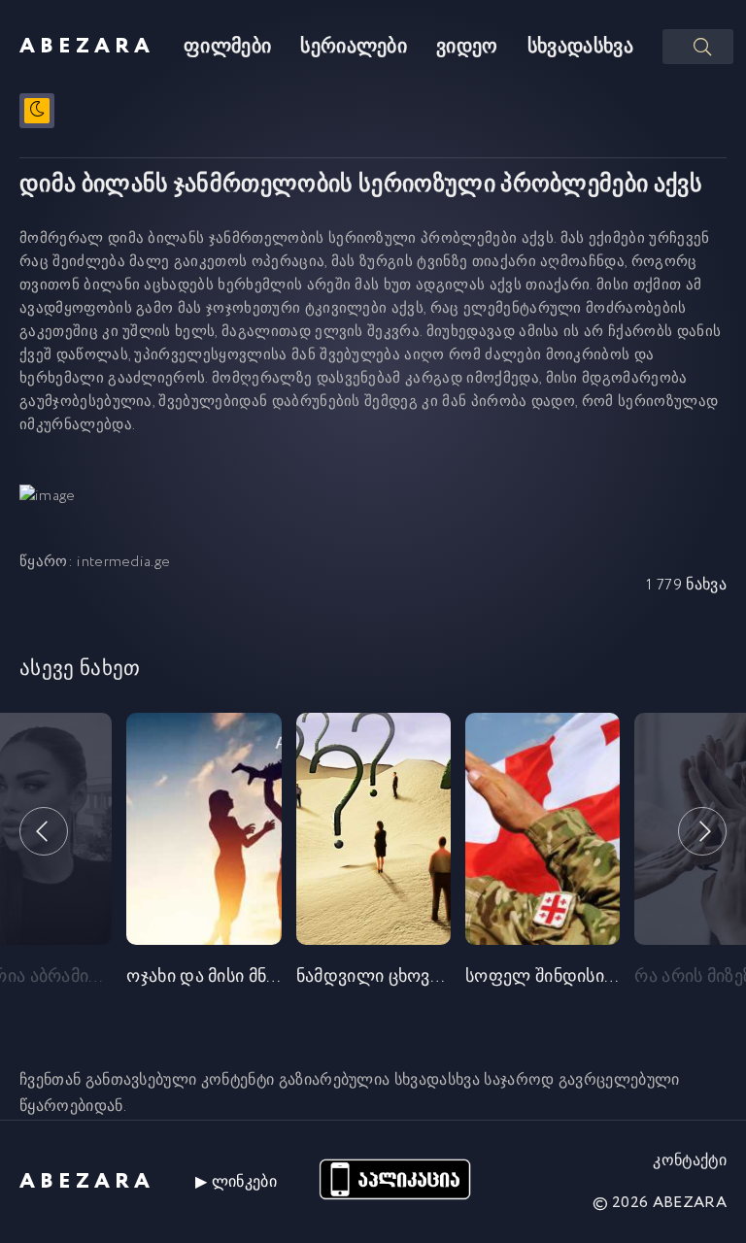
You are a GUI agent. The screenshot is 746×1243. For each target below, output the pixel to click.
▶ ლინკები (236, 1182)
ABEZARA (86, 46)
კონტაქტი (690, 1161)
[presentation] (43, 831)
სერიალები (353, 47)
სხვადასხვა (580, 47)
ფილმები (227, 47)
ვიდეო (467, 47)
